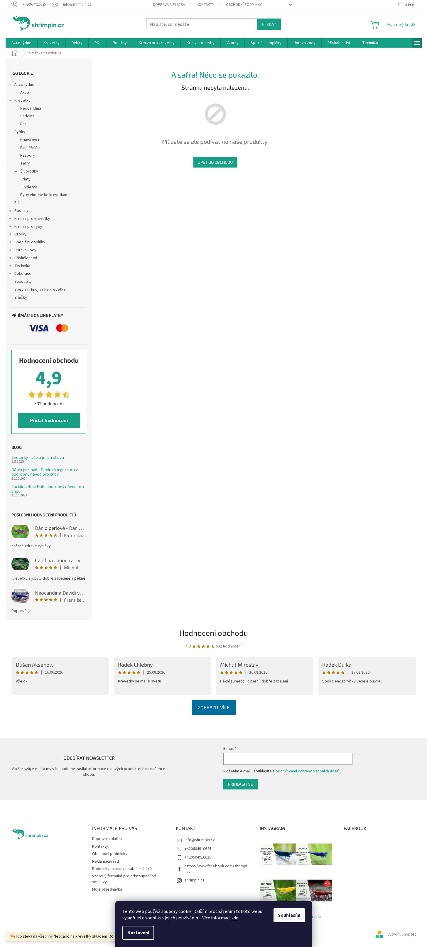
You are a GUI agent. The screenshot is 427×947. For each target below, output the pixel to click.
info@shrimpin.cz (200, 840)
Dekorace (22, 274)
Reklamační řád (105, 861)
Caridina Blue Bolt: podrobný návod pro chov (47, 488)
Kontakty (205, 4)
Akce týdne (24, 85)
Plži (17, 203)
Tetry (25, 163)
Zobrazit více (213, 707)
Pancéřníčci (30, 148)
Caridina (27, 116)
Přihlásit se (240, 784)
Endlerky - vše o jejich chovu (37, 457)
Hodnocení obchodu (213, 632)
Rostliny (21, 211)
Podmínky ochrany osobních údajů (122, 869)
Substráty (23, 282)
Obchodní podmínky (244, 4)
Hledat (269, 24)
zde (234, 918)
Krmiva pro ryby (28, 227)
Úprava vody (25, 250)
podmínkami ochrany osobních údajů (307, 771)
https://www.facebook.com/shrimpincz (216, 869)
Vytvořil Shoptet (401, 934)
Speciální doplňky (29, 242)
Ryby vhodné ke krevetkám (44, 195)
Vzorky (20, 234)
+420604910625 (198, 849)
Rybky (19, 132)
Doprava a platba (169, 4)
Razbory (27, 155)
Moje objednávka (107, 889)
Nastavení (138, 933)
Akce (24, 93)
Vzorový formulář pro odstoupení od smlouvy (124, 879)
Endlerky (29, 187)
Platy (26, 179)
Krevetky (22, 100)
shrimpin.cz (195, 880)
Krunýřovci (29, 140)
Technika (22, 266)
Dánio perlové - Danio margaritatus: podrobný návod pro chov (44, 471)
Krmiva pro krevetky (32, 219)
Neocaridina (30, 108)
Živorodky (29, 171)
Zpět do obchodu (215, 162)
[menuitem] (21, 43)
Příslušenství (25, 258)
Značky (20, 297)
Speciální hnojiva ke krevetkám (41, 289)
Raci (24, 124)
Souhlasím (289, 915)
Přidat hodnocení (49, 420)
